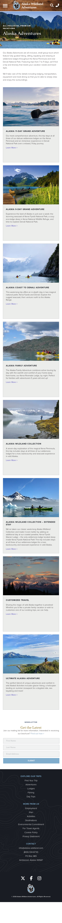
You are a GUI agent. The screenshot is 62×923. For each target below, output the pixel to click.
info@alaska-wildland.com (31, 848)
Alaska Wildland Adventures (26, 896)
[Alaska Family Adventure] (31, 360)
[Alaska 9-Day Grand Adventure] (31, 204)
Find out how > (37, 733)
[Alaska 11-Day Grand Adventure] (31, 125)
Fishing (31, 792)
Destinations (31, 820)
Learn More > (11, 147)
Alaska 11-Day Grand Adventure (25, 131)
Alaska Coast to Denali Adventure (27, 287)
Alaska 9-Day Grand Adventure (25, 209)
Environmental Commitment (31, 824)
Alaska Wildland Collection (23, 444)
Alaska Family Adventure (21, 365)
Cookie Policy (31, 832)
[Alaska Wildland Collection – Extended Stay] (31, 516)
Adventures (31, 784)
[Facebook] (32, 878)
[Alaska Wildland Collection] (31, 438)
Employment (31, 808)
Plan (31, 812)
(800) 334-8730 (31, 852)
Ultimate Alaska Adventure (23, 678)
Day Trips (31, 796)
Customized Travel (17, 600)
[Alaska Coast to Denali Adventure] (31, 282)
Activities (31, 816)
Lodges (31, 788)
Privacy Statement (31, 836)
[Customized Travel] (31, 594)
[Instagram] (39, 878)
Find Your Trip (31, 780)
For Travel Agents (31, 828)
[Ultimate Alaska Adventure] (31, 673)
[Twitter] (23, 878)
